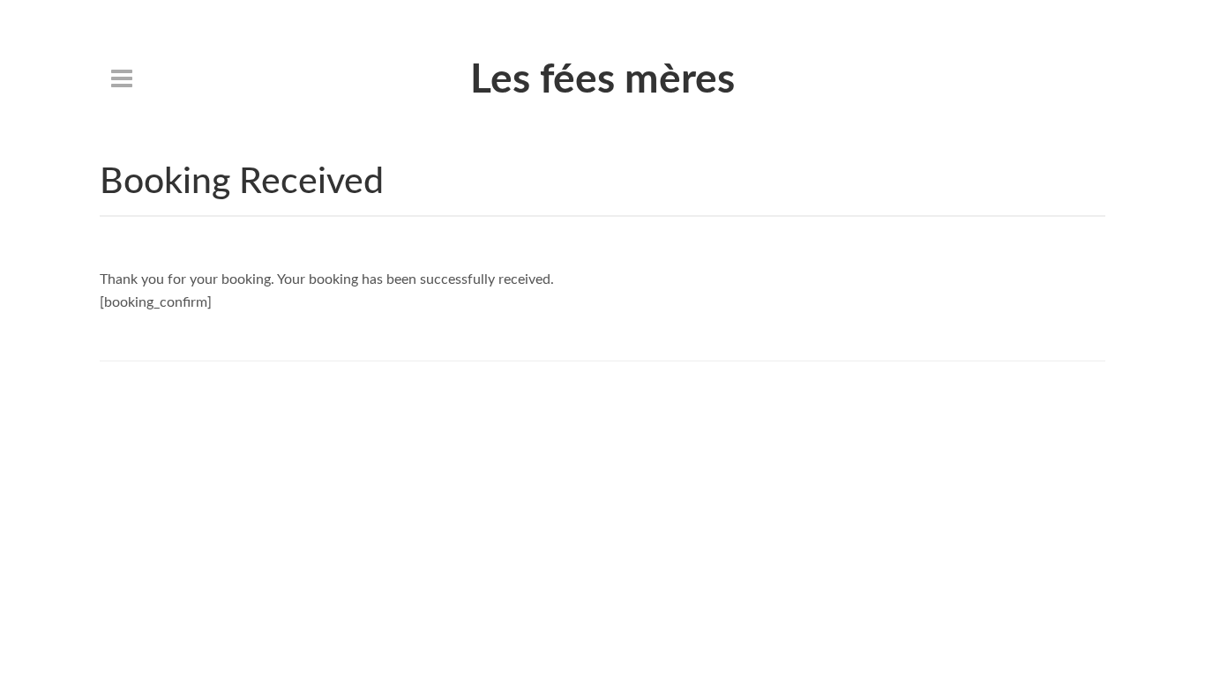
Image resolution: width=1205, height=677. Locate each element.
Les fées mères (602, 80)
